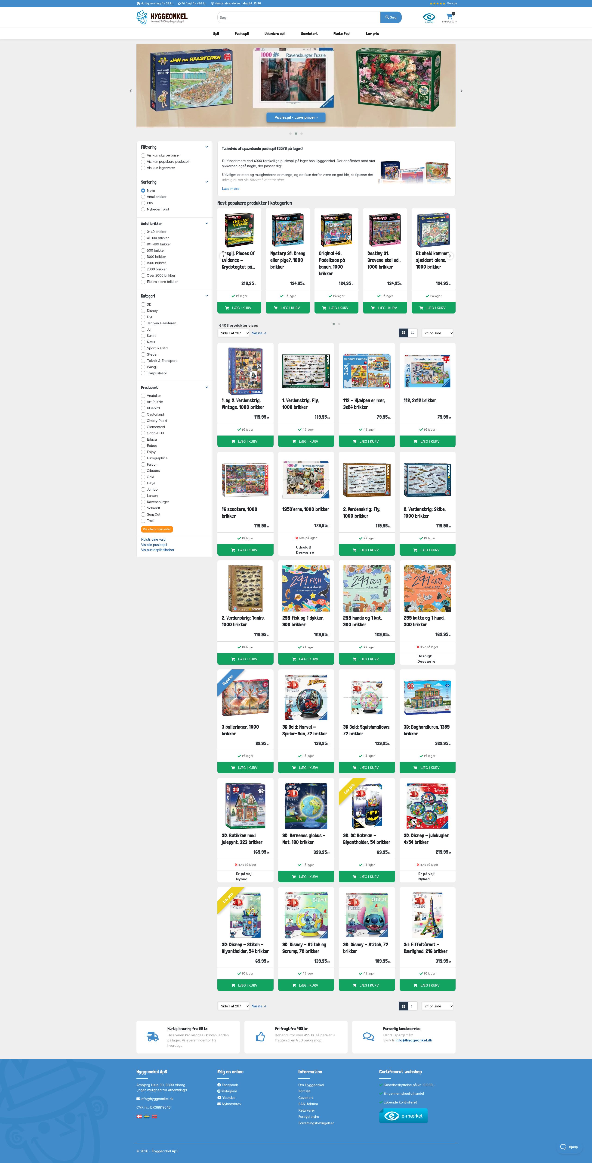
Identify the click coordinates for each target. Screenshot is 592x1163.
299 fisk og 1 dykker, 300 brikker (303, 621)
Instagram (228, 1091)
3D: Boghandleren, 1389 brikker (427, 730)
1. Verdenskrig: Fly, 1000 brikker (300, 403)
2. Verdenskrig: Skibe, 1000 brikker (425, 512)
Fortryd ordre (308, 1116)
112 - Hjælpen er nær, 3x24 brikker (364, 403)
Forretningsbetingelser (316, 1123)
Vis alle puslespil (154, 544)
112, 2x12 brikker (420, 400)
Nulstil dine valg (153, 539)
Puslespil (242, 33)
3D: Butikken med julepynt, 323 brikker (242, 838)
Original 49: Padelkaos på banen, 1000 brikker (332, 263)
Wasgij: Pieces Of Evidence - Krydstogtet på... (238, 260)
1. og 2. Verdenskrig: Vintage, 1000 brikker (243, 403)
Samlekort (309, 33)
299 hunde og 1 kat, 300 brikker (362, 621)
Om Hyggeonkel (311, 1085)
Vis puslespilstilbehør (157, 550)
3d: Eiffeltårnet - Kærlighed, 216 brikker (425, 947)
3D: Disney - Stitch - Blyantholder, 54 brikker (245, 947)
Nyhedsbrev (231, 1104)
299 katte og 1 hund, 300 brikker (424, 621)
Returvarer (306, 1110)
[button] (290, 133)
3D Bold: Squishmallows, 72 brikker (366, 730)
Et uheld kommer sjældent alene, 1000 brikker (432, 260)
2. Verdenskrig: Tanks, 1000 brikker (243, 621)
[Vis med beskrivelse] (412, 333)
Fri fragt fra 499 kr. (194, 3)
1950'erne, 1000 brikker (305, 509)
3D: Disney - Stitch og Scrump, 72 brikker (304, 947)
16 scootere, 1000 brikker (239, 512)
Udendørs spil (275, 33)
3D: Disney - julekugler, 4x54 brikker (426, 838)
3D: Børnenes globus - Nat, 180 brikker (304, 838)
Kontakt (304, 1091)
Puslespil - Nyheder (295, 117)
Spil (216, 33)
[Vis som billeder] (403, 333)
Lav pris (372, 33)
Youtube (228, 1097)
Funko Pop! (341, 33)
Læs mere (231, 188)
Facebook (229, 1085)
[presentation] (131, 91)
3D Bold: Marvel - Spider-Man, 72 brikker (304, 730)
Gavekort (305, 1097)
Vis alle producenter (157, 529)
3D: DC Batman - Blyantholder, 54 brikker (366, 838)
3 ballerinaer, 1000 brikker (240, 730)
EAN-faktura (308, 1104)
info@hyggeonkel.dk (413, 1040)
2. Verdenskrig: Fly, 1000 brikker (361, 512)
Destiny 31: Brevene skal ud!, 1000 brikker (384, 260)
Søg (393, 17)
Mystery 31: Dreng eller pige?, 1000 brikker (287, 260)
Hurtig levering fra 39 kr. (157, 3)
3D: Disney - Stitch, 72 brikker (365, 947)
